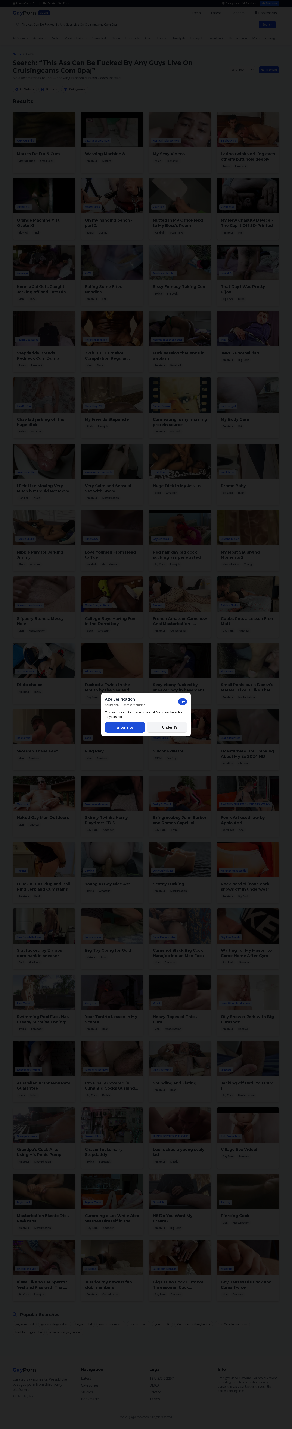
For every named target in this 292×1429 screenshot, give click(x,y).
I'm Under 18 (167, 727)
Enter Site (125, 727)
